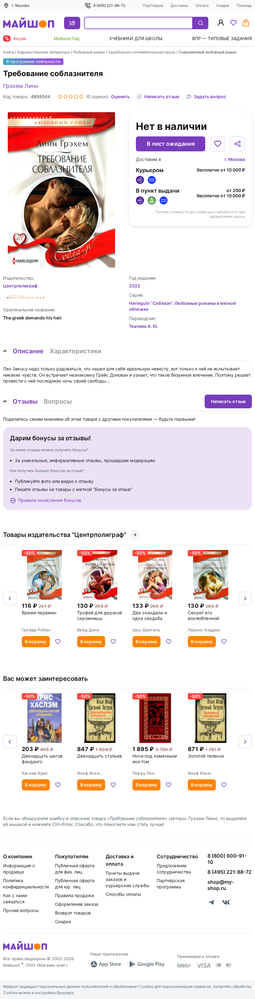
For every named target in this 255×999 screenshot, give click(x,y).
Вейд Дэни (88, 629)
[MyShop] (25, 949)
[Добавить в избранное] (217, 143)
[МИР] (184, 966)
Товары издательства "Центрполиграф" (64, 534)
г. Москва (235, 159)
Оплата (202, 5)
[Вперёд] (245, 598)
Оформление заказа (76, 904)
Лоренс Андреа (204, 629)
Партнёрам (153, 5)
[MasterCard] (218, 965)
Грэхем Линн (20, 86)
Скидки (222, 5)
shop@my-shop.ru (220, 885)
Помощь (244, 5)
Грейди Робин (36, 629)
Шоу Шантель (146, 629)
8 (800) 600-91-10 (227, 859)
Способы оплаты (123, 894)
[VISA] (203, 965)
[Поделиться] (237, 143)
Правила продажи (74, 895)
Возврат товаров (73, 912)
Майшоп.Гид (67, 38)
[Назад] (10, 598)
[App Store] (105, 964)
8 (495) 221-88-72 (109, 5)
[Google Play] (147, 964)
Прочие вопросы (21, 910)
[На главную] (28, 23)
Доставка (179, 5)
